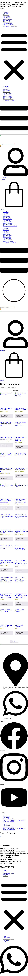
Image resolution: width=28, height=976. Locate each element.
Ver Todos (5, 876)
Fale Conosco (6, 817)
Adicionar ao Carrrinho (4, 416)
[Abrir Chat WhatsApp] (14, 975)
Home (4, 870)
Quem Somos (6, 816)
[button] (14, 906)
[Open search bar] (1, 306)
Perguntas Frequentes (8, 818)
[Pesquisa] (0, 146)
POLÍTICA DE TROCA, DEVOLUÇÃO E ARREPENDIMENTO (14, 821)
